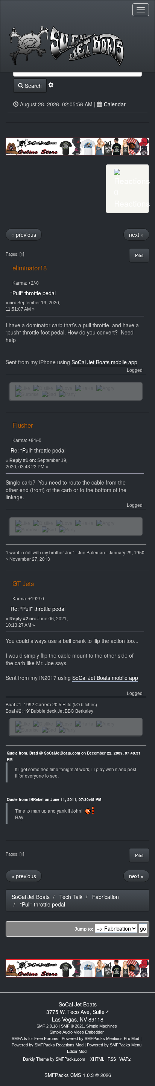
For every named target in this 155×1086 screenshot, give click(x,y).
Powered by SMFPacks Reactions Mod (48, 1045)
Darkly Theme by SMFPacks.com (54, 1059)
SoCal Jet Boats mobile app (104, 362)
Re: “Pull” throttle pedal (38, 450)
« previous (23, 234)
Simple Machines (101, 1026)
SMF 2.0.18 (47, 1026)
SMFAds (19, 1038)
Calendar (115, 104)
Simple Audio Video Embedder (77, 1032)
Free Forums (46, 1038)
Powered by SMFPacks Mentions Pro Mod (100, 1038)
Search (32, 85)
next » (136, 234)
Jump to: (83, 929)
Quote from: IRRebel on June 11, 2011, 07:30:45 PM (54, 799)
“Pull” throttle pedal (33, 293)
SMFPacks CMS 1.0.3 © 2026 (77, 1074)
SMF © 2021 (72, 1026)
